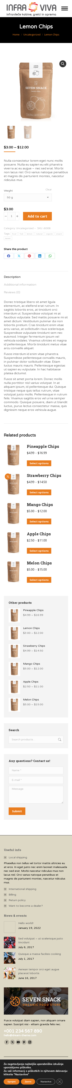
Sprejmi (11, 1081)
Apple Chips (39, 533)
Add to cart (37, 216)
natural (39, 234)
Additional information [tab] (20, 285)
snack (59, 234)
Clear (49, 189)
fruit (21, 234)
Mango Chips (40, 504)
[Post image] (9, 927)
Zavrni (28, 1081)
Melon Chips (39, 562)
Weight (8, 190)
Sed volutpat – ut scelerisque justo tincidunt (40, 940)
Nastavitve (46, 1081)
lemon (30, 234)
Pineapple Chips (43, 446)
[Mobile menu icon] (64, 8)
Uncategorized (25, 228)
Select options (39, 463)
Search (59, 739)
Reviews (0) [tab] (12, 292)
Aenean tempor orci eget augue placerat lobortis (38, 971)
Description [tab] (12, 277)
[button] (62, 63)
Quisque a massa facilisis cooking (39, 954)
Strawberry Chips (44, 475)
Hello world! (25, 923)
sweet (8, 238)
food (14, 234)
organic (49, 234)
